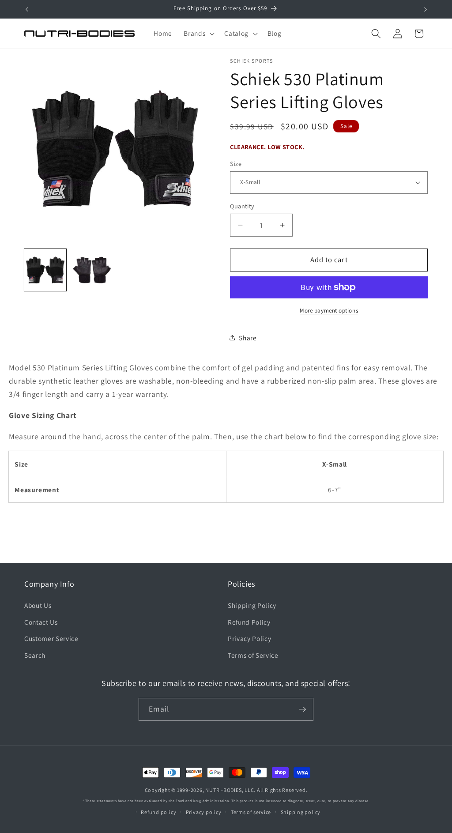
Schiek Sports (251, 60)
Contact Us (41, 622)
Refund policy (158, 812)
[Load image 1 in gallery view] (45, 270)
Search (34, 655)
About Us (37, 605)
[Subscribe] (302, 709)
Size (235, 163)
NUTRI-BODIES (223, 790)
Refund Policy (249, 622)
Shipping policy (301, 812)
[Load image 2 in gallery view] (92, 270)
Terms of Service (253, 655)
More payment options (329, 310)
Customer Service (51, 638)
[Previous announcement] (27, 9)
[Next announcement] (425, 9)
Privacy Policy (249, 638)
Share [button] (247, 337)
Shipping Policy (252, 605)
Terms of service (251, 812)
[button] (198, 33)
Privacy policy (204, 812)
